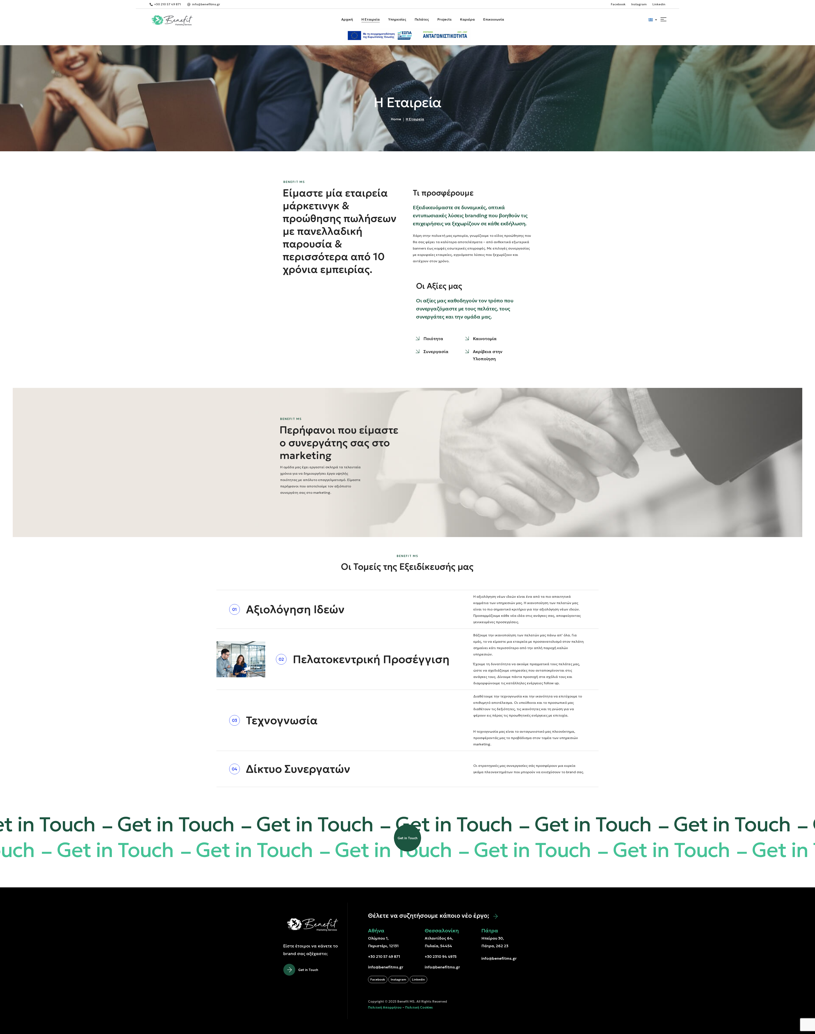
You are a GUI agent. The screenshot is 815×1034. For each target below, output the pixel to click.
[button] (165, 4)
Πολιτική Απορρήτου (385, 1007)
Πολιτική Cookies (419, 1007)
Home (396, 119)
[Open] (663, 19)
